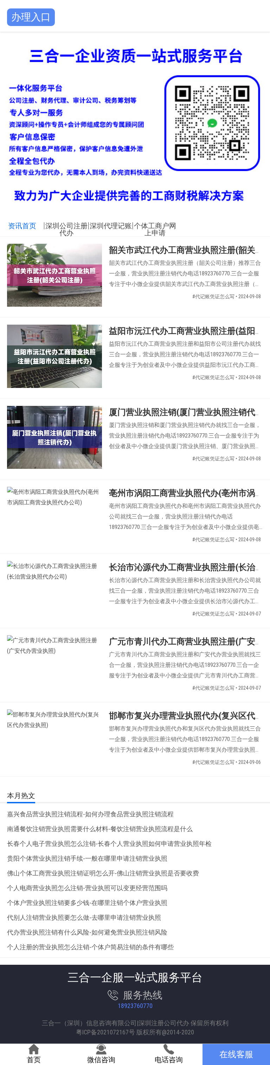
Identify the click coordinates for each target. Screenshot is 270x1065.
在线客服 (236, 1054)
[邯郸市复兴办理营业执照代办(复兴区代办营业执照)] (54, 720)
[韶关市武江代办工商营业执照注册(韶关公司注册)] (54, 277)
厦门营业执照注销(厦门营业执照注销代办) (188, 412)
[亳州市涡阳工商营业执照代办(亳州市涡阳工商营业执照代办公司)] (54, 497)
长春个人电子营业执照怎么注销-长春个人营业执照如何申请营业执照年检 (109, 843)
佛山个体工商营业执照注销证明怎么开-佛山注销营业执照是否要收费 (103, 873)
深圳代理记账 (111, 225)
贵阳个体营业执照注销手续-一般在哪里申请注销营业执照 (87, 858)
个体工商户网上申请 (155, 225)
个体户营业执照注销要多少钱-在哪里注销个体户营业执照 (87, 902)
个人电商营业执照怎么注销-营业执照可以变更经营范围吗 (87, 888)
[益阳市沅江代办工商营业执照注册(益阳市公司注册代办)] (54, 358)
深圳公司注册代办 (66, 225)
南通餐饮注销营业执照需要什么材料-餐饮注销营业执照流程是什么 (100, 829)
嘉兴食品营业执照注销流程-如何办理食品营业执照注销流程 (90, 814)
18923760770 (135, 1005)
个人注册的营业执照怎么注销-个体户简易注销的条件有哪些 (90, 947)
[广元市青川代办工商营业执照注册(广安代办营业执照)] (54, 645)
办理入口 (31, 17)
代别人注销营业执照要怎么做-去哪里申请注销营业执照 (84, 917)
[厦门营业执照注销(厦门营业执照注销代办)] (54, 439)
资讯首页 (22, 225)
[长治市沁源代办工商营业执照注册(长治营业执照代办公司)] (54, 571)
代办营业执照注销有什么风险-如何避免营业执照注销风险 (87, 932)
